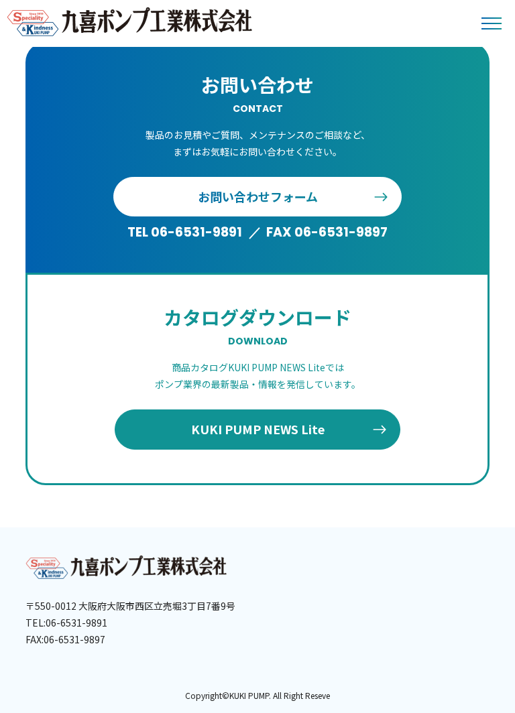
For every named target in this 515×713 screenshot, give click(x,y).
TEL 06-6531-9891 (184, 232)
